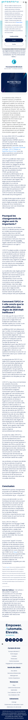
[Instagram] (21, 639)
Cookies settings (14, 36)
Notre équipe (14, 654)
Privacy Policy (19, 22)
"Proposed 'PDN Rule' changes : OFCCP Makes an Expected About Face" (13, 149)
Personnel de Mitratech (14, 67)
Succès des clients (14, 667)
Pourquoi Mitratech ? (14, 651)
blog (15, 552)
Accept (14, 40)
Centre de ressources (14, 687)
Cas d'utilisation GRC (14, 695)
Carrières (14, 656)
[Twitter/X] (10, 639)
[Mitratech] (10, 2)
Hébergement (14, 675)
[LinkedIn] (6, 639)
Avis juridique (17, 714)
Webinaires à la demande (14, 707)
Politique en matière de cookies (16, 715)
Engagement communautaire (14, 663)
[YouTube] (17, 639)
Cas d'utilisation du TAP (14, 692)
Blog (14, 685)
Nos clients (14, 671)
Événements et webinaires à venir (14, 704)
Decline (14, 44)
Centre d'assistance (14, 678)
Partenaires (14, 658)
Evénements (14, 699)
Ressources (14, 682)
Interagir (14, 702)
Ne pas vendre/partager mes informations (14, 717)
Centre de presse (14, 661)
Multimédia (14, 690)
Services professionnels (14, 673)
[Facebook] (13, 639)
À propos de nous (14, 648)
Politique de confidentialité (9, 713)
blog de (7, 567)
